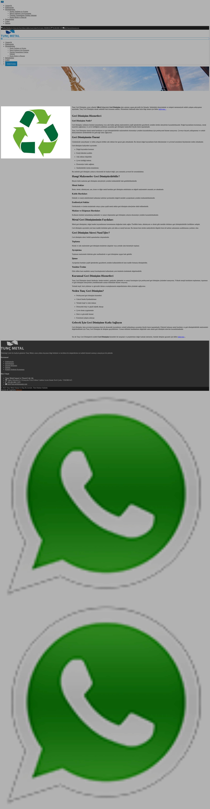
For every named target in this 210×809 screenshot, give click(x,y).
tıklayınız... (162, 109)
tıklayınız (181, 337)
